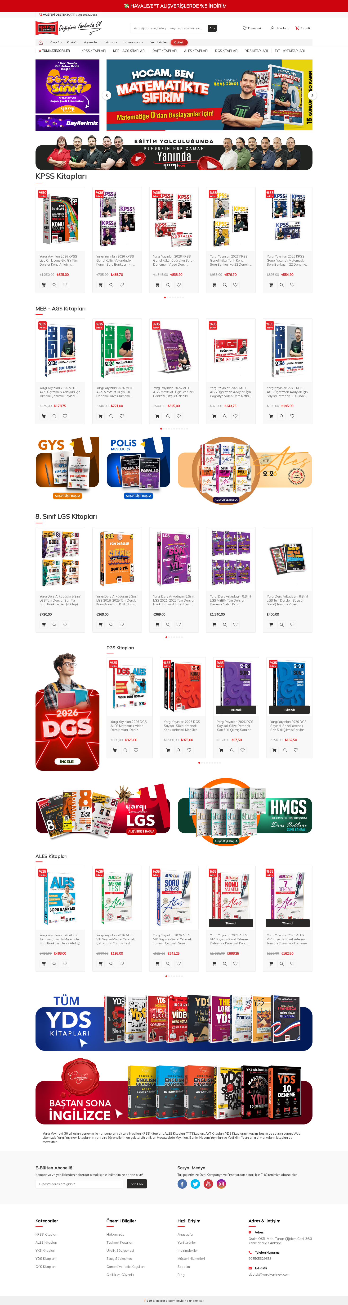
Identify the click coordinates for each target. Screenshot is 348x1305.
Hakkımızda (116, 1234)
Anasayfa (185, 1234)
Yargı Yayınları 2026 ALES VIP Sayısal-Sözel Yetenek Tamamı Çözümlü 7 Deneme (287, 939)
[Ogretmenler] (245, 812)
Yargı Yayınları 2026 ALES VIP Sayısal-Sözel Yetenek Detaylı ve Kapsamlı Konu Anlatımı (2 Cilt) (229, 939)
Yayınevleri (91, 42)
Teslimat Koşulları (120, 1242)
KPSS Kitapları (94, 51)
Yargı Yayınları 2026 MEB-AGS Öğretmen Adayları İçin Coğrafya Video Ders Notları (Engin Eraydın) (230, 392)
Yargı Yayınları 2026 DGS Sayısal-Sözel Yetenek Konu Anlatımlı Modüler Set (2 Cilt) (182, 726)
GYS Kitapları (46, 1266)
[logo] (67, 28)
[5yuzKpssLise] (245, 471)
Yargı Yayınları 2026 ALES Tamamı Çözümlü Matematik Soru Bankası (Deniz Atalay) (60, 939)
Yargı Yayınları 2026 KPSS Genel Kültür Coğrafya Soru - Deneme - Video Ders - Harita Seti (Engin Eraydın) (174, 260)
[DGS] (67, 711)
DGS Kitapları (226, 51)
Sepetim (184, 1266)
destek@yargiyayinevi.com (269, 1274)
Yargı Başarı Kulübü (63, 42)
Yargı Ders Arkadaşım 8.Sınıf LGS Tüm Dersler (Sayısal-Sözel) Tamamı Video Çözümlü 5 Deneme (287, 600)
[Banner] (67, 86)
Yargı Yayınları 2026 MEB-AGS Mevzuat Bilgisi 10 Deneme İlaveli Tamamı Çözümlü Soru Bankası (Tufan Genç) (115, 392)
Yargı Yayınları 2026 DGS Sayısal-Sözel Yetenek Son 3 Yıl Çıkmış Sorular (235, 726)
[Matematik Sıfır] (209, 95)
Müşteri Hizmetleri (191, 1258)
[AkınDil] (174, 1091)
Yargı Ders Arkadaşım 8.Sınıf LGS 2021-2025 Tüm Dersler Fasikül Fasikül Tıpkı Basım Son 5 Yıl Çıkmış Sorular (174, 600)
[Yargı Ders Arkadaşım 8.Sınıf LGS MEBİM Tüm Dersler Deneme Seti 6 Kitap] (230, 559)
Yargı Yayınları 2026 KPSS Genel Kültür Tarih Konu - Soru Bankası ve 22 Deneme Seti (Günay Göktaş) (230, 260)
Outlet (178, 42)
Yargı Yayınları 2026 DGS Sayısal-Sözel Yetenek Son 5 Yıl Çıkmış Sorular (288, 726)
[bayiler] (67, 123)
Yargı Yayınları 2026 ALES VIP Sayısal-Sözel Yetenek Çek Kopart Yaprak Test (115, 939)
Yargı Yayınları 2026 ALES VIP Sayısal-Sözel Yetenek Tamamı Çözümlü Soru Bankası (172, 939)
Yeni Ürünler (159, 42)
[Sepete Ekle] (44, 285)
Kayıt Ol (136, 1183)
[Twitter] (195, 1184)
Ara (212, 28)
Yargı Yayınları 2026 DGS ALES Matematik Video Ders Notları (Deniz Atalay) (129, 726)
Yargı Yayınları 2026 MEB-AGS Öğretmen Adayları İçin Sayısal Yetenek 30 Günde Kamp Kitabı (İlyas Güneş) (287, 392)
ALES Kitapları (196, 51)
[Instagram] (221, 1184)
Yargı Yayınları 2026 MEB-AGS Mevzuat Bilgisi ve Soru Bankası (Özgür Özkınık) (173, 392)
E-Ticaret (159, 1300)
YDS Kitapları (256, 51)
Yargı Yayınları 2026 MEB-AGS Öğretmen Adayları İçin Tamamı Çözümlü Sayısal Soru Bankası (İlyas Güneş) (60, 392)
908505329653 (70, 14)
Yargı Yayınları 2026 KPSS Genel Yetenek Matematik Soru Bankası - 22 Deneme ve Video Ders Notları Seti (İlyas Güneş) (286, 260)
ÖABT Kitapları (164, 51)
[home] (41, 42)
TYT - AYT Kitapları (290, 51)
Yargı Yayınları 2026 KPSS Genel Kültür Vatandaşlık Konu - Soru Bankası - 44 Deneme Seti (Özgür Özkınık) (117, 260)
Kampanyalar (134, 42)
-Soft (148, 1300)
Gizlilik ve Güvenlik (120, 1275)
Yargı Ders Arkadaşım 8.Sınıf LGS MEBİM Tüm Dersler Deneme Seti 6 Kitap (230, 600)
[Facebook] (182, 1184)
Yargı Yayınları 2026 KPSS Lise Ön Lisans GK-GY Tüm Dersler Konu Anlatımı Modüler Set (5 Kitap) (59, 260)
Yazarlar (111, 42)
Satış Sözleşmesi (120, 1258)
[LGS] (103, 812)
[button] (106, 95)
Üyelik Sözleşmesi (120, 1250)
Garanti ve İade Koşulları (126, 1266)
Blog (181, 1275)
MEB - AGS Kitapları (129, 51)
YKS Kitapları (45, 1250)
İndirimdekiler (188, 1250)
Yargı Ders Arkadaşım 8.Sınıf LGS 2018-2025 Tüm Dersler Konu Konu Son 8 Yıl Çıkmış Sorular (117, 600)
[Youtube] (208, 1184)
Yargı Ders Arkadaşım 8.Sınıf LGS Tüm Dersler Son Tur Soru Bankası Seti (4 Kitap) (60, 600)
